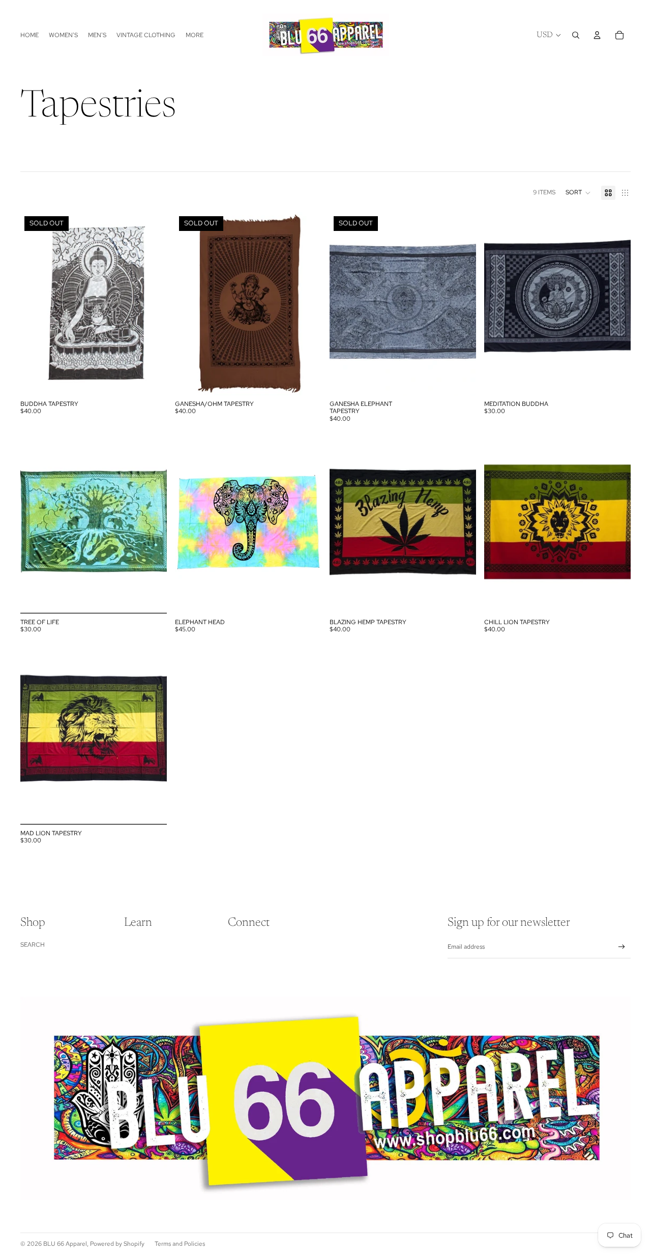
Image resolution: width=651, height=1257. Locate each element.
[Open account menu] (597, 35)
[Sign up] (622, 947)
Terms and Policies (180, 1244)
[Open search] (576, 35)
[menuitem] (195, 34)
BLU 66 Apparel (65, 1244)
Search (32, 945)
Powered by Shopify (117, 1244)
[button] (578, 193)
